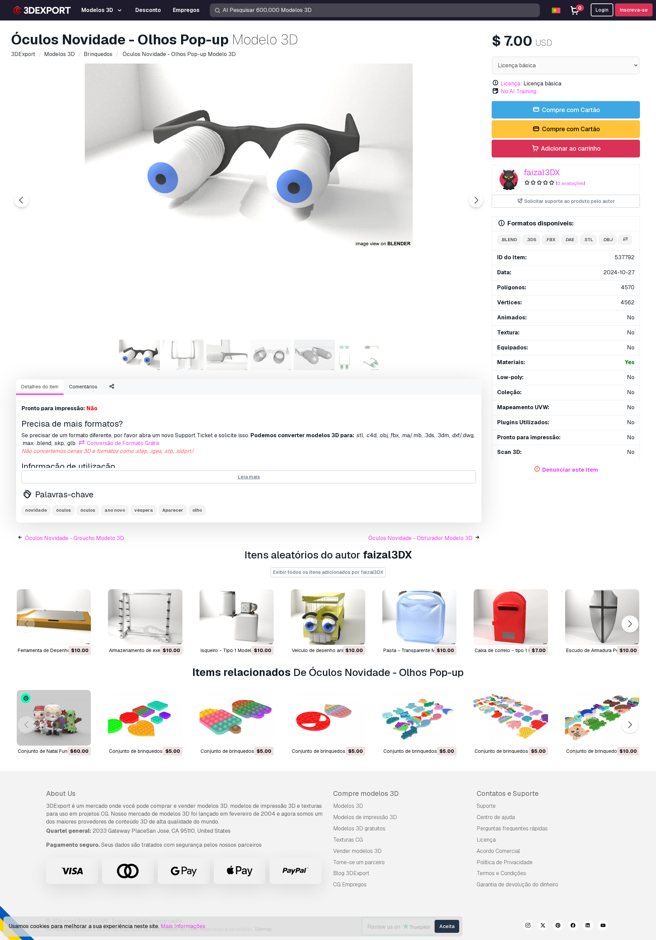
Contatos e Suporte (507, 793)
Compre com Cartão (570, 110)
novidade (36, 510)
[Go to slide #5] (314, 355)
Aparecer (172, 510)
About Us (61, 793)
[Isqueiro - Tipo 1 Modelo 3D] (237, 617)
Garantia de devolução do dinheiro (517, 884)
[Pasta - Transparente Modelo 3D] (419, 617)
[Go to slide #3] (226, 355)
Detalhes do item (39, 387)
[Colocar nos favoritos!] (81, 635)
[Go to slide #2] (183, 355)
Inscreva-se (634, 10)
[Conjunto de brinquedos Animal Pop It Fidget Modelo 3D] (419, 718)
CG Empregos (350, 884)
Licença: (511, 83)
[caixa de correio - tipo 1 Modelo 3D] (511, 617)
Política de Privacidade (505, 862)
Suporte (486, 806)
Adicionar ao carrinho (570, 148)
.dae (569, 240)
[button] (629, 623)
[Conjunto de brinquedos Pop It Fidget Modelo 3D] (145, 718)
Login (602, 10)
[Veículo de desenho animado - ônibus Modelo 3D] (328, 617)
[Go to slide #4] (270, 355)
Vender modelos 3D (357, 851)
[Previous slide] (21, 200)
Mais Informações (183, 926)
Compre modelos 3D (366, 793)
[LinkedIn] (588, 926)
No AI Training (518, 91)
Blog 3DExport (351, 873)
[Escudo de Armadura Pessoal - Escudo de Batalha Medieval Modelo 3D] (602, 617)
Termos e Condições (501, 873)
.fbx (551, 240)
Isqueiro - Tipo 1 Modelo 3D (231, 650)
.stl (588, 240)
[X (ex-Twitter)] (543, 926)
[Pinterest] (558, 926)
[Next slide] (476, 200)
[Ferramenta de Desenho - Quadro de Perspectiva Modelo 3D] (54, 617)
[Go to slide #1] (139, 355)
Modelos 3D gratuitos (359, 828)
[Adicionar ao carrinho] (67, 635)
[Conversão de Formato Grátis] (625, 240)
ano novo (115, 510)
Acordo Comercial (498, 851)
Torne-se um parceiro (359, 862)
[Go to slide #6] (358, 355)
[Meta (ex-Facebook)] (573, 926)
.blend (509, 240)
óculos (63, 510)
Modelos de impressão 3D (365, 817)
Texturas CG (348, 839)
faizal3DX (542, 172)
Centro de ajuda (496, 817)
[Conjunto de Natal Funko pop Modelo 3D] (54, 718)
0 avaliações (570, 183)
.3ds (531, 240)
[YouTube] (603, 926)
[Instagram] (528, 926)
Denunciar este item (570, 469)
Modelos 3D (348, 806)
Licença (486, 839)
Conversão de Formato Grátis (122, 443)
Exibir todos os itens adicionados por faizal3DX (328, 572)
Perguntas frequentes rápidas (512, 828)
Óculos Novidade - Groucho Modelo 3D (74, 538)
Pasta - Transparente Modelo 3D (419, 650)
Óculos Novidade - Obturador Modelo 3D (420, 538)
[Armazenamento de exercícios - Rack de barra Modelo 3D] (145, 617)
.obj (607, 240)
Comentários (83, 387)
